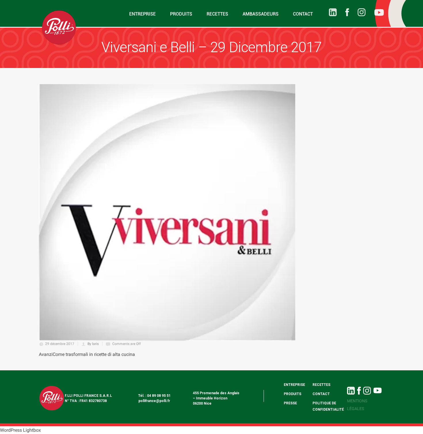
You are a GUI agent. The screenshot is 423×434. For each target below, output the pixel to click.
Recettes (217, 14)
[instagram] (357, 12)
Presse (290, 403)
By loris (93, 344)
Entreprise (142, 14)
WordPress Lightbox (20, 430)
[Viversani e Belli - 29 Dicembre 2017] (167, 212)
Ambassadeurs (261, 14)
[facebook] (343, 12)
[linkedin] (328, 12)
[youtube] (374, 13)
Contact (303, 14)
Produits (181, 14)
